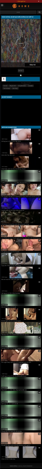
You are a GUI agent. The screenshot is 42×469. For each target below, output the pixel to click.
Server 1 (21, 70)
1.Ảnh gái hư (21, 1)
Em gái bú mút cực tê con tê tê (10, 252)
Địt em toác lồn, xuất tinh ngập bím (11, 279)
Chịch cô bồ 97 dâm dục (8, 459)
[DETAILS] (4, 79)
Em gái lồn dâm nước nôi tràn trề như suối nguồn (15, 445)
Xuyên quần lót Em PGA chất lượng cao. (12, 210)
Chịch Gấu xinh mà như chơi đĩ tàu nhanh (13, 169)
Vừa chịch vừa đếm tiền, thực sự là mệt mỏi (14, 390)
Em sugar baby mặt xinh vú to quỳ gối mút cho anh (16, 362)
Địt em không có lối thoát (8, 307)
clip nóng (15, 88)
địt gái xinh (13, 86)
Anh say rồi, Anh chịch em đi (9, 404)
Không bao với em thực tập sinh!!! (11, 141)
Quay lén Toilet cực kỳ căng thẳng (11, 265)
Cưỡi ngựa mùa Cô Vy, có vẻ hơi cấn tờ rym (13, 376)
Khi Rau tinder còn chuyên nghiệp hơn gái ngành (15, 348)
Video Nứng (21, 6)
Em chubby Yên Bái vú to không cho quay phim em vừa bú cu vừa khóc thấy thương (21, 196)
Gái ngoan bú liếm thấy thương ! (10, 293)
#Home (18, 12)
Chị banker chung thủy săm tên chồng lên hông (15, 224)
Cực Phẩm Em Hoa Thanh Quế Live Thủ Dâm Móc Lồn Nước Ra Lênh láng (21, 238)
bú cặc (5, 86)
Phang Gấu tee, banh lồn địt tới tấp (11, 431)
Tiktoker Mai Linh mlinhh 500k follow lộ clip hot (15, 334)
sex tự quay (7, 88)
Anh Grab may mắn (7, 417)
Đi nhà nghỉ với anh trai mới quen (11, 321)
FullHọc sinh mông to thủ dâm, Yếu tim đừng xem (15, 183)
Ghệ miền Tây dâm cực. (8, 155)
